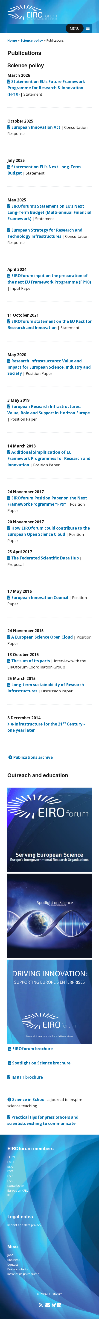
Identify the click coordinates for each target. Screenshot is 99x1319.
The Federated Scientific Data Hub (43, 558)
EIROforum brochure (30, 1048)
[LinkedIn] (59, 1305)
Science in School (26, 1099)
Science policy (31, 40)
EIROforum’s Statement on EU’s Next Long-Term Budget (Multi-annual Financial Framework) (49, 212)
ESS (10, 1181)
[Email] (47, 1305)
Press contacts (17, 1269)
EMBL (11, 1162)
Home (12, 40)
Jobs (10, 1255)
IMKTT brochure (25, 1077)
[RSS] (41, 1305)
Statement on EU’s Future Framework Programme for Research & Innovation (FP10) (46, 88)
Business (13, 1260)
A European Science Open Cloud (40, 637)
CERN (11, 1157)
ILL (9, 1195)
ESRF (10, 1176)
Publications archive (30, 757)
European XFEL (17, 1190)
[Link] (54, 1305)
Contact (12, 1264)
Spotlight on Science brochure (39, 1063)
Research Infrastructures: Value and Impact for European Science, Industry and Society (49, 367)
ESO (10, 1171)
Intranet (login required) (23, 1274)
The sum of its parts (28, 660)
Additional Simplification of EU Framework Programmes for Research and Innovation (48, 458)
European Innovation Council (37, 597)
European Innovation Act (33, 127)
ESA (10, 1166)
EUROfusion (15, 1186)
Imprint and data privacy (24, 1225)
